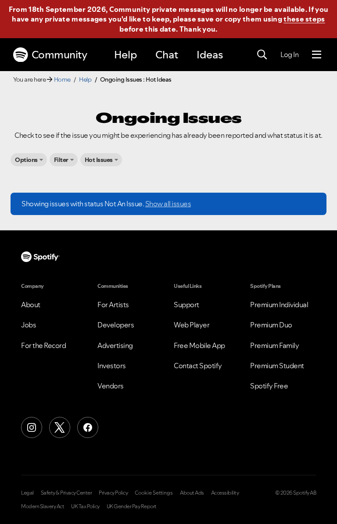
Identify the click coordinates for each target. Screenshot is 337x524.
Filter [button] (61, 159)
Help (125, 54)
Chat (166, 54)
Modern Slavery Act (42, 506)
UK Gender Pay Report (132, 506)
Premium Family (274, 345)
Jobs (28, 325)
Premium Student (277, 365)
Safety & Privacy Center (66, 492)
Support (186, 304)
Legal (27, 492)
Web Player (191, 325)
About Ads (192, 492)
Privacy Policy (113, 492)
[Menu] (316, 55)
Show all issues (168, 203)
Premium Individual (279, 304)
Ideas (210, 54)
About (30, 304)
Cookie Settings (154, 492)
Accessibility (225, 492)
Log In (289, 54)
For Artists (113, 304)
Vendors (110, 386)
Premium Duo (271, 325)
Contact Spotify (198, 365)
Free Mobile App (199, 345)
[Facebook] (87, 427)
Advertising (115, 345)
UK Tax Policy (85, 506)
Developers (115, 325)
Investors (111, 365)
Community (59, 54)
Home (62, 79)
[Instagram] (31, 427)
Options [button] (26, 159)
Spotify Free (269, 386)
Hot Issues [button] (99, 159)
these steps (304, 19)
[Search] (262, 55)
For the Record (43, 345)
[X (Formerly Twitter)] (59, 427)
